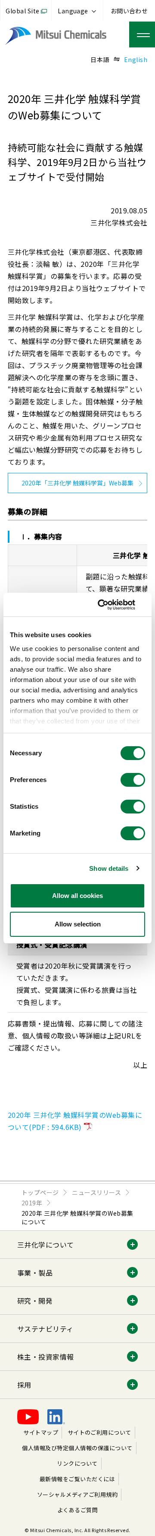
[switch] (133, 780)
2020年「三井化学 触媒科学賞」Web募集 (77, 483)
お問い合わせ (129, 10)
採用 (24, 1385)
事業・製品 (35, 1272)
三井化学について (45, 1244)
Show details (108, 868)
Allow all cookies (77, 895)
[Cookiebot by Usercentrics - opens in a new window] (109, 604)
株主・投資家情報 (45, 1356)
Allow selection (78, 924)
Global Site (22, 10)
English (135, 59)
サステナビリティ (45, 1328)
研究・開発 (35, 1300)
